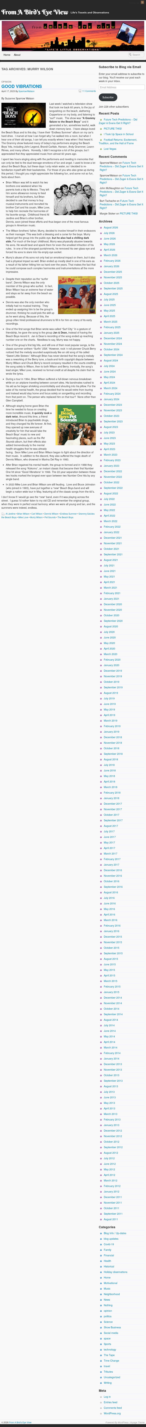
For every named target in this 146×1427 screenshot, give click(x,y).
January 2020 (111, 665)
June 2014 (110, 1031)
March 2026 (110, 255)
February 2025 (112, 327)
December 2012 (113, 1130)
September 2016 (113, 886)
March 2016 (110, 920)
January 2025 (111, 332)
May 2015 (109, 970)
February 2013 (112, 1119)
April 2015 (109, 975)
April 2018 (109, 781)
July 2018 (109, 765)
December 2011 (113, 1197)
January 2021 (111, 598)
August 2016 (111, 892)
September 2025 (113, 288)
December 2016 (113, 870)
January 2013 (111, 1125)
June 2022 (110, 504)
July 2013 (109, 1091)
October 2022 (111, 482)
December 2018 (113, 737)
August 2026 (111, 227)
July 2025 (109, 299)
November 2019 (113, 676)
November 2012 (113, 1136)
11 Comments (87, 90)
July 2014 (109, 1025)
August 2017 (111, 826)
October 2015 (111, 947)
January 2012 (111, 1191)
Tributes (108, 1371)
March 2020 (110, 654)
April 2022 (109, 515)
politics (107, 1316)
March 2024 (110, 388)
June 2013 (110, 1097)
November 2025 (113, 277)
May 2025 (109, 310)
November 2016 (113, 875)
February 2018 (112, 792)
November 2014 (113, 1003)
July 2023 (109, 432)
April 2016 (109, 914)
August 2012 (111, 1152)
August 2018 (111, 759)
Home (7, 54)
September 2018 (113, 754)
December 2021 (113, 537)
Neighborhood (112, 1294)
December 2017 (113, 803)
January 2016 (111, 931)
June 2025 (110, 305)
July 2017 (109, 831)
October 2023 (111, 416)
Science (108, 1322)
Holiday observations (115, 1272)
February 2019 (112, 726)
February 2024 (112, 393)
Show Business (112, 1327)
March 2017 (110, 853)
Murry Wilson (36, 517)
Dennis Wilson (51, 513)
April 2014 (109, 1042)
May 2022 (109, 510)
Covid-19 (109, 1244)
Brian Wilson (23, 513)
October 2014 (111, 1008)
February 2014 (112, 1053)
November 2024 (113, 343)
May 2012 (109, 1169)
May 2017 (109, 842)
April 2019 (109, 715)
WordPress (123, 1422)
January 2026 (111, 266)
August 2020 (111, 626)
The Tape (109, 1355)
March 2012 (110, 1180)
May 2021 (109, 576)
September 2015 (113, 953)
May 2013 (109, 1103)
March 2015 (110, 981)
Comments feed (113, 1407)
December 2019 (113, 670)
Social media (111, 1333)
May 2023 (109, 443)
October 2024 (111, 349)
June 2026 (110, 238)
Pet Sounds (50, 517)
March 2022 (110, 521)
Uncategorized (112, 1377)
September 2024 (113, 355)
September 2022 (113, 488)
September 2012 (113, 1147)
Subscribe (108, 97)
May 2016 (109, 909)
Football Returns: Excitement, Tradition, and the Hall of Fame (118, 141)
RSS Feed (142, 2)
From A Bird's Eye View (34, 12)
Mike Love (23, 517)
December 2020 (113, 604)
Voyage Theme (137, 1422)
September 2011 (113, 1213)
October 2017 (111, 814)
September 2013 (113, 1080)
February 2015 (112, 986)
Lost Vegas (110, 148)
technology (110, 1349)
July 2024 (109, 366)
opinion (6, 81)
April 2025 (109, 316)
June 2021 (110, 571)
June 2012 (110, 1164)
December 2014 (113, 997)
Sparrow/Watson (27, 91)
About (17, 54)
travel (107, 1366)
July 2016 (109, 898)
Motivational (110, 1283)
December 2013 (113, 1064)
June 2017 (110, 837)
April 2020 (109, 648)
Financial (109, 1255)
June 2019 (110, 704)
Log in (107, 1396)
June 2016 (110, 903)
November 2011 (113, 1202)
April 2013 (109, 1108)
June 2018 (110, 770)
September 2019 (113, 687)
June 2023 (110, 438)
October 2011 (111, 1208)
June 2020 (110, 637)
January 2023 (111, 465)
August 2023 (111, 427)
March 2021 (110, 587)
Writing (108, 1382)
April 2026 (109, 249)
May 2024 (109, 377)
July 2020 (109, 632)
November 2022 (113, 476)
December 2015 (113, 936)
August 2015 (111, 959)
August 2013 (111, 1086)
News (107, 1299)
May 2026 (109, 244)
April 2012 (109, 1175)
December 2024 (113, 338)
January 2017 (111, 864)
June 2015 (110, 964)
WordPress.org (112, 1413)
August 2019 (111, 693)
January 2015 (111, 992)
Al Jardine (10, 513)
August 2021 (111, 560)
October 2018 (111, 748)
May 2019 (109, 709)
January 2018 (111, 798)
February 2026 (112, 260)
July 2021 (109, 565)
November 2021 (113, 543)
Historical (109, 1266)
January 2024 (111, 399)
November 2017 (113, 809)
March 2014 (110, 1047)
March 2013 (110, 1114)
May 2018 (109, 776)
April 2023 (109, 449)
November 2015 (113, 942)
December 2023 (113, 404)
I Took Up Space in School (119, 134)
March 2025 (110, 321)
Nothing (108, 1305)
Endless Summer (68, 513)
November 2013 (113, 1069)
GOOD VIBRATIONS (21, 86)
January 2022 (111, 532)
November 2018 (113, 742)
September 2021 (113, 554)
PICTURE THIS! (113, 128)
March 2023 (110, 454)
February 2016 (112, 925)
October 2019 (111, 681)
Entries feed (110, 1402)
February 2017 (112, 859)
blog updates (111, 1238)
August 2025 (111, 294)
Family (107, 1249)
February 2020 (112, 659)
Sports (107, 1344)
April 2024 (109, 382)
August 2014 (111, 1019)
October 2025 (111, 283)
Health (107, 1261)
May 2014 (109, 1036)
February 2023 (112, 460)
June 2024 (110, 371)
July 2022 (109, 499)
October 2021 (111, 548)
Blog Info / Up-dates (115, 1233)
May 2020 (109, 643)
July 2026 (109, 233)
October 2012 (111, 1141)
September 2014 (113, 1014)
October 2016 (111, 881)
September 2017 (113, 820)
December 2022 (113, 471)
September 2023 (113, 421)
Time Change (111, 1360)
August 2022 (111, 493)
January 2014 (111, 1058)
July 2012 (109, 1158)
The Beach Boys (65, 517)
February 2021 (112, 593)
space (107, 1338)
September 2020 (113, 621)
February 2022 (112, 526)
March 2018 (110, 787)
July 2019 (109, 698)
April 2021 (109, 582)
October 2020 (111, 615)
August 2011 (111, 1219)
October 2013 (111, 1075)
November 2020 (113, 609)
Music (107, 1288)
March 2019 (110, 720)
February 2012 (112, 1186)
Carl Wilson (37, 513)
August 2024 (111, 360)
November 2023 (113, 410)
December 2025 (113, 271)
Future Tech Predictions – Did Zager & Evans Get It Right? (118, 121)
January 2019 (111, 731)
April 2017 (109, 848)
